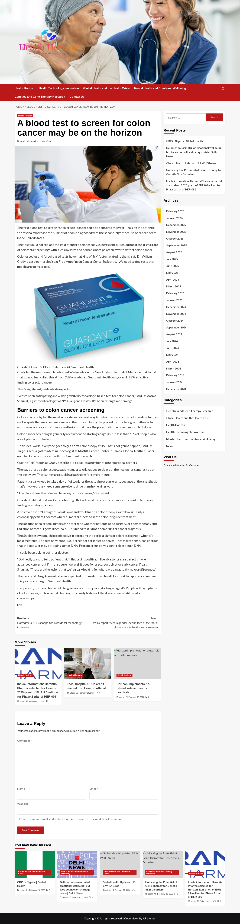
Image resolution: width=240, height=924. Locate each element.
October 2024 (175, 320)
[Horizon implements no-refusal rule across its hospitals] (137, 663)
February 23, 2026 (37, 890)
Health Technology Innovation (59, 88)
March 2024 (173, 368)
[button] (223, 89)
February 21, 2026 (37, 701)
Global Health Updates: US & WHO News (191, 163)
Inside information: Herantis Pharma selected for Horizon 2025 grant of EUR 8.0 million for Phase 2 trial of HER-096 (194, 185)
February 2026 (175, 211)
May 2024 (172, 354)
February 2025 (175, 293)
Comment (24, 740)
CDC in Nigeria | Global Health (184, 141)
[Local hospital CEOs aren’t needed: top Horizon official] (87, 663)
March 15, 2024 (37, 141)
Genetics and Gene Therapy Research (40, 96)
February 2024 (175, 375)
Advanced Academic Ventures (182, 465)
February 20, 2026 (87, 693)
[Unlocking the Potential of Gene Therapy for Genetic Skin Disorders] (163, 864)
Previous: (49, 623)
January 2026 (174, 218)
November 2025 (176, 231)
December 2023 (176, 389)
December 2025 (176, 224)
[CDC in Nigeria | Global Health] (35, 864)
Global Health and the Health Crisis (106, 88)
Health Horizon (24, 88)
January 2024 (174, 382)
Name (22, 788)
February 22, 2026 (122, 890)
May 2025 (172, 272)
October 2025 (175, 238)
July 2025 (172, 259)
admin (23, 141)
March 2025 (173, 286)
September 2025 (176, 245)
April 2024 (172, 361)
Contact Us (77, 96)
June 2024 (172, 348)
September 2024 (176, 327)
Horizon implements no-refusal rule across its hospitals (133, 688)
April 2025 (172, 279)
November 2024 (176, 313)
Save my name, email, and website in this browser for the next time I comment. (72, 819)
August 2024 (174, 334)
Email (93, 788)
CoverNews (131, 918)
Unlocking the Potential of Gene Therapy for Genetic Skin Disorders (194, 172)
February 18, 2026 (136, 697)
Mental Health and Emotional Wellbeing (160, 88)
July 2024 (172, 341)
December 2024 (176, 306)
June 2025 (172, 265)
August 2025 (174, 252)
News (169, 446)
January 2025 (174, 300)
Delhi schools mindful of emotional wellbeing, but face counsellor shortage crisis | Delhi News (194, 152)
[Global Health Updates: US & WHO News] (120, 864)
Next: (125, 623)
